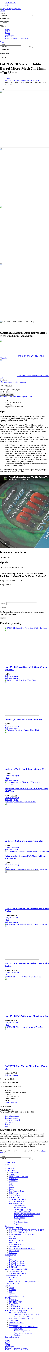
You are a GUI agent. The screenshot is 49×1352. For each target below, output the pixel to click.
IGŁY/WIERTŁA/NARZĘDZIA (21, 1318)
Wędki (16, 1224)
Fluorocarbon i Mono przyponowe (26, 1333)
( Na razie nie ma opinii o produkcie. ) (13, 382)
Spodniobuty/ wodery (17, 1296)
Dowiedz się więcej (12, 726)
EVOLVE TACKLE (16, 1201)
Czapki (11, 1288)
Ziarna (7, 1226)
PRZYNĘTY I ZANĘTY (14, 1228)
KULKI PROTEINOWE (18, 1232)
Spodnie (12, 1294)
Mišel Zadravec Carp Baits (18, 1177)
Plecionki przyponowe (22, 1331)
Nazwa (3, 603)
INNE (7, 1165)
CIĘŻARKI (13, 1321)
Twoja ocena (5, 581)
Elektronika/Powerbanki (22, 1212)
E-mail (3, 608)
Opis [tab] (6, 400)
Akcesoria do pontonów (17, 1273)
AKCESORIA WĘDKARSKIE (16, 1310)
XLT (11, 1257)
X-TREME (13, 1267)
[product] (27, 645)
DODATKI (13, 1253)
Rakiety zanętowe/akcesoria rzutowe (27, 1214)
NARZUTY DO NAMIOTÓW (20, 1308)
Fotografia (17, 1220)
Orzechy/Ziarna (14, 1195)
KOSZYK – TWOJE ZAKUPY (16, 38)
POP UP (12, 1236)
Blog (6, 1126)
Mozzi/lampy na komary (22, 1210)
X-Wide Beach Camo (17, 1265)
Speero (11, 1187)
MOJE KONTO (10, 3)
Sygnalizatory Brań (21, 1222)
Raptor (11, 1183)
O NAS (7, 30)
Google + (23, 396)
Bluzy (11, 1292)
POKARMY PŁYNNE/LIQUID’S (22, 1249)
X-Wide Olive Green (16, 1261)
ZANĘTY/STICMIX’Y (18, 1240)
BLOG (7, 32)
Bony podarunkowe (12, 1337)
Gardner (12, 1175)
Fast (10, 1259)
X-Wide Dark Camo (16, 1263)
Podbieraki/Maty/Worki (13, 1275)
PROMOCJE (9, 1168)
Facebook (3, 396)
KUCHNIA (13, 1300)
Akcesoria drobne (20, 1207)
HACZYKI (13, 1325)
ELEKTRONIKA (15, 1302)
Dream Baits (13, 1179)
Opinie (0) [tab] (8, 404)
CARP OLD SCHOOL (17, 1199)
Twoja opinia (5, 585)
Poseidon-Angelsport (16, 1191)
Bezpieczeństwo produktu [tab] (14, 407)
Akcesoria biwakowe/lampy (24, 1216)
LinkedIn (16, 396)
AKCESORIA (14, 1306)
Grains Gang (13, 1181)
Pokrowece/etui (19, 1218)
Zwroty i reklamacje (12, 1116)
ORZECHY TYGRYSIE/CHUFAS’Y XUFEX (26, 1230)
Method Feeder (14, 1247)
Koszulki (12, 1290)
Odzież (7, 1286)
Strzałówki (17, 1335)
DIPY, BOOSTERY (16, 1244)
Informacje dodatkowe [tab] (13, 402)
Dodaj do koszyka (7, 394)
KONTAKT (9, 36)
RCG (11, 1185)
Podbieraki (13, 1277)
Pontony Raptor (10, 1255)
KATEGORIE (10, 1162)
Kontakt (7, 1124)
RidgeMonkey (14, 1193)
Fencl (11, 1189)
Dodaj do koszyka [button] (11, 676)
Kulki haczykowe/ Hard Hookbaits (21, 1234)
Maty (11, 1279)
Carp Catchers (14, 1173)
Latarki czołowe (19, 1205)
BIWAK (8, 1298)
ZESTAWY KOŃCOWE (18, 1312)
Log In (7, 5)
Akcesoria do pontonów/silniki (16, 1269)
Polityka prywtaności (12, 1120)
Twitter (10, 396)
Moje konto (9, 1122)
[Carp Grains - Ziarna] (10, 9)
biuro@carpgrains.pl (12, 1102)
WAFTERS (13, 1238)
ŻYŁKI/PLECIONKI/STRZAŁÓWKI (23, 1327)
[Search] (32, 47)
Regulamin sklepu (11, 1118)
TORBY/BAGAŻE (12, 1284)
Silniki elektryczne (15, 1271)
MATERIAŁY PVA (16, 1323)
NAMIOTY (13, 1304)
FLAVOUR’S (14, 1251)
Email (29, 396)
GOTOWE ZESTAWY (22, 1316)
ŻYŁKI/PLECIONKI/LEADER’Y (26, 1314)
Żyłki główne (18, 1329)
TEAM (7, 34)
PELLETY (13, 1242)
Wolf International (15, 1203)
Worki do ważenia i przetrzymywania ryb (24, 1281)
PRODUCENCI (11, 1170)
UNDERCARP (15, 1197)
